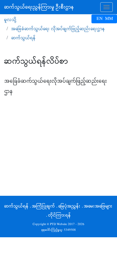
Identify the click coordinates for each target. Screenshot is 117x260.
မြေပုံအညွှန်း (69, 206)
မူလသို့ (10, 19)
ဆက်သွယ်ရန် (16, 206)
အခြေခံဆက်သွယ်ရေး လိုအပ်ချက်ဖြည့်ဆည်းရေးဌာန (58, 29)
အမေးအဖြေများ (98, 206)
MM (109, 19)
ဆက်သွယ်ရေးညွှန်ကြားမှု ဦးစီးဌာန (39, 7)
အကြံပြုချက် (43, 206)
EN (100, 19)
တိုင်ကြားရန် (59, 215)
